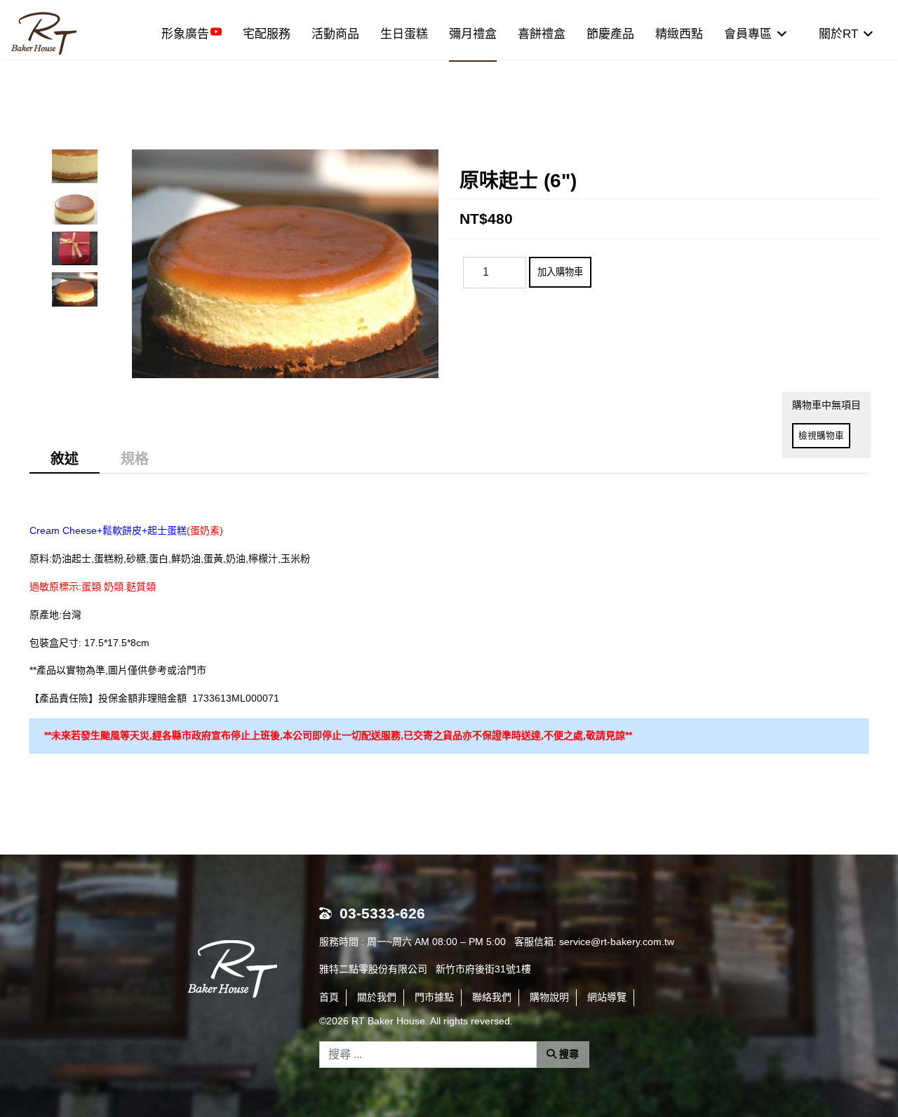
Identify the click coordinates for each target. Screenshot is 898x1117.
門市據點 (434, 997)
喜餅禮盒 (541, 34)
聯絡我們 (491, 997)
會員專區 (748, 34)
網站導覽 (606, 997)
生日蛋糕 (404, 34)
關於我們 (376, 997)
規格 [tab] (135, 459)
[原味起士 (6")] (75, 166)
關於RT (838, 34)
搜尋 (567, 1053)
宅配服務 (266, 34)
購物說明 (549, 997)
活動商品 (335, 34)
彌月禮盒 (473, 34)
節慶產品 (610, 34)
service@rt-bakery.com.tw (616, 941)
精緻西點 (679, 34)
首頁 (329, 997)
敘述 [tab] (65, 459)
